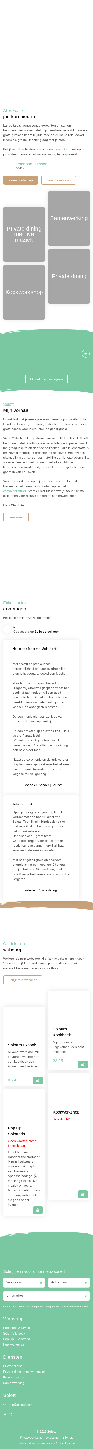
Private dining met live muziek (24, 1371)
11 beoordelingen (47, 631)
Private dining (13, 1366)
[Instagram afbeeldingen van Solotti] (50, 353)
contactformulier (14, 491)
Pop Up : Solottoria (16, 1339)
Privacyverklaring (31, 1437)
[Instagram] (72, 8)
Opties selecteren (83, 1064)
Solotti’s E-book (14, 1333)
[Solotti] (17, 8)
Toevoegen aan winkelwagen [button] (38, 1080)
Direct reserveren (58, 180)
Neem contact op (20, 180)
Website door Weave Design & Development (47, 1443)
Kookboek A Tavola (16, 1328)
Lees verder (38, 1210)
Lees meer (16, 517)
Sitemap (68, 1437)
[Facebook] (67, 8)
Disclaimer (52, 1437)
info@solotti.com (21, 1404)
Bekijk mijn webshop (22, 980)
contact (60, 149)
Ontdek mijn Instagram (46, 379)
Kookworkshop (13, 1344)
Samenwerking (13, 1383)
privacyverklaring (27, 1306)
